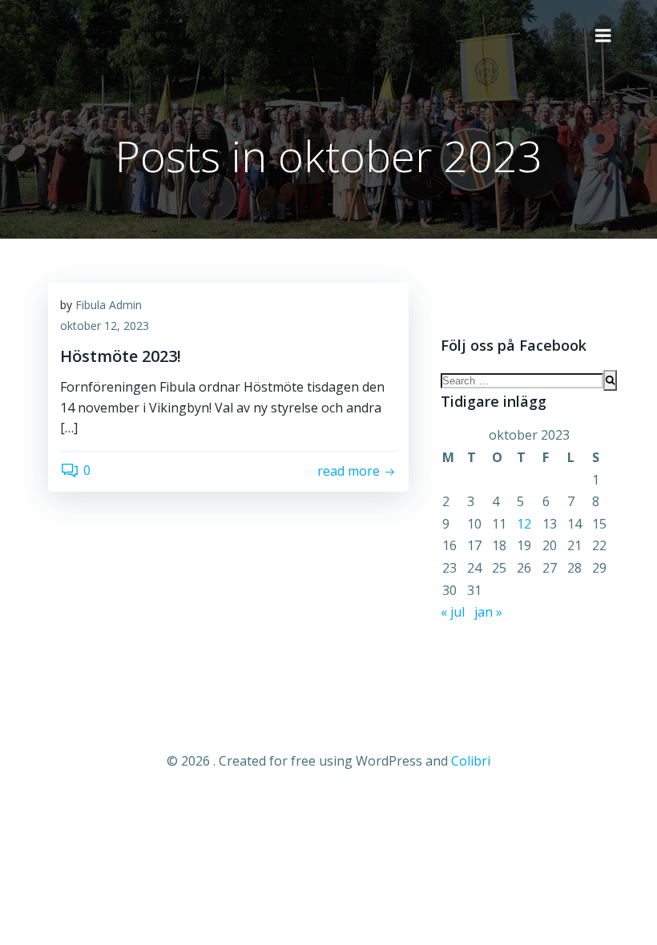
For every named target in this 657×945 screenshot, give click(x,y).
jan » (488, 612)
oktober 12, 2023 (104, 325)
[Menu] (603, 36)
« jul (453, 612)
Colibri (470, 761)
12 (524, 524)
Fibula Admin (108, 304)
